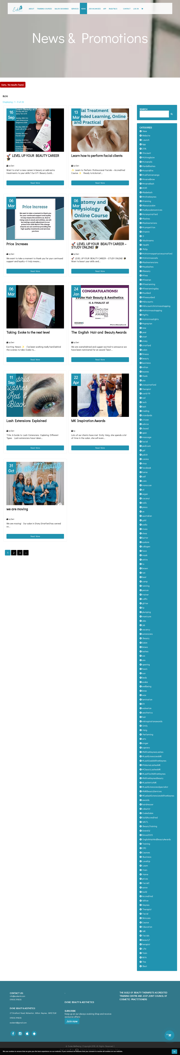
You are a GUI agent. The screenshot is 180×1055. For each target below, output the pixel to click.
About (31, 8)
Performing (147, 734)
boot (144, 577)
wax (144, 695)
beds (144, 677)
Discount (146, 152)
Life (144, 948)
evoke (145, 681)
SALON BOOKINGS (61, 8)
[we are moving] (35, 483)
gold (144, 520)
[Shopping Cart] (142, 8)
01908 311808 (16, 1018)
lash (144, 406)
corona (145, 458)
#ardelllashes (148, 166)
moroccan (147, 485)
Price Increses (17, 244)
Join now (72, 1021)
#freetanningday (150, 288)
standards (147, 415)
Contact (126, 8)
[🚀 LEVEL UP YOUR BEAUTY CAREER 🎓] (35, 130)
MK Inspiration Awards (88, 420)
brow (144, 690)
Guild (144, 891)
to (143, 563)
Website (146, 135)
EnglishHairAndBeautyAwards (156, 839)
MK (144, 931)
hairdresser (147, 804)
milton (145, 367)
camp (145, 581)
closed (145, 428)
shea (144, 533)
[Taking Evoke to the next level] (35, 306)
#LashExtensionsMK (152, 756)
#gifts (145, 314)
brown (145, 568)
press (145, 507)
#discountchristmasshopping (156, 305)
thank (145, 375)
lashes (145, 651)
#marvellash (148, 183)
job (143, 625)
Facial (145, 913)
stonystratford (149, 384)
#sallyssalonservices (152, 209)
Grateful (146, 830)
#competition (148, 227)
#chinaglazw (148, 157)
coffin (144, 598)
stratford (146, 345)
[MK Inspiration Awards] (100, 395)
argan (145, 493)
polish (145, 454)
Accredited (147, 896)
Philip (145, 249)
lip (143, 607)
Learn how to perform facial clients (96, 155)
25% (144, 148)
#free (145, 275)
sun (144, 673)
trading (145, 410)
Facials (145, 935)
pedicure (146, 445)
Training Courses (44, 8)
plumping (146, 611)
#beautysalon (148, 205)
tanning (145, 585)
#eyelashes (148, 266)
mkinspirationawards (152, 721)
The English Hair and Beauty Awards (99, 332)
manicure (146, 616)
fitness (145, 354)
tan (143, 572)
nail (144, 397)
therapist (146, 389)
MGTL (145, 821)
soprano (146, 747)
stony (144, 340)
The (144, 961)
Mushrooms (148, 240)
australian (147, 515)
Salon (144, 642)
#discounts (147, 301)
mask (144, 555)
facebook (146, 467)
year (144, 332)
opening (146, 664)
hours (144, 668)
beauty (145, 358)
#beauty (146, 270)
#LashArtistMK (149, 782)
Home (145, 874)
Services (74, 8)
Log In (136, 8)
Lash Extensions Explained (26, 420)
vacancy (146, 629)
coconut (146, 498)
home (145, 472)
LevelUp (146, 861)
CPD (144, 848)
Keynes (145, 904)
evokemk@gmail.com (18, 1022)
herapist (146, 944)
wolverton (146, 708)
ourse (145, 887)
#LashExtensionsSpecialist (155, 786)
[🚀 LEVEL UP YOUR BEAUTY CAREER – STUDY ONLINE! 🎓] (100, 218)
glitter (145, 603)
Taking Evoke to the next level (28, 332)
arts (144, 738)
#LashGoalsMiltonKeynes (154, 760)
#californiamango (150, 174)
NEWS (83, 8)
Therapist (147, 909)
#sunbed (146, 292)
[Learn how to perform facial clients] (100, 130)
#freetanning (148, 284)
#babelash (147, 192)
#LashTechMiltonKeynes (154, 773)
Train (144, 952)
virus (144, 463)
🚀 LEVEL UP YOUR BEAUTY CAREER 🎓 (32, 157)
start (144, 336)
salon (144, 349)
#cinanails (147, 161)
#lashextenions (149, 222)
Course (145, 922)
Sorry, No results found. (12, 84)
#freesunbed (148, 297)
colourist (146, 808)
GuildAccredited (150, 817)
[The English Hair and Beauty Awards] (100, 306)
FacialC (146, 883)
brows (145, 646)
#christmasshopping (152, 310)
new (144, 327)
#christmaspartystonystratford (157, 253)
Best (144, 966)
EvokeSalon (147, 813)
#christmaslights (150, 319)
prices (145, 878)
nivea (144, 528)
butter (145, 537)
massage (146, 437)
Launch (145, 139)
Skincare (146, 918)
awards (145, 799)
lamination (147, 699)
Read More (35, 182)
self (144, 476)
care (144, 480)
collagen (146, 546)
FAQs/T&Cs (113, 8)
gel (143, 450)
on (143, 511)
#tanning (146, 201)
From (144, 869)
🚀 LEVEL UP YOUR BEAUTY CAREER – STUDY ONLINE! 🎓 (98, 245)
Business (146, 856)
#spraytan (147, 323)
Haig (144, 730)
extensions (147, 633)
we (143, 655)
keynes (145, 371)
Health (145, 244)
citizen (145, 419)
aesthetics (147, 712)
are (143, 660)
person (145, 590)
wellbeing (146, 686)
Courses (146, 852)
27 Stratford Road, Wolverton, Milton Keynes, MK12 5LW (33, 1013)
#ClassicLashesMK (151, 769)
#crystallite (147, 170)
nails (144, 502)
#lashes (146, 218)
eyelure (145, 542)
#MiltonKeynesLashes (152, 751)
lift (143, 703)
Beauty (145, 638)
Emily (145, 725)
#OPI (144, 187)
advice (145, 424)
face (144, 550)
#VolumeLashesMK (151, 765)
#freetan (146, 279)
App (104, 8)
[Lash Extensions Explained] (35, 395)
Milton (145, 900)
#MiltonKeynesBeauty (152, 778)
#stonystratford (150, 214)
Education (147, 926)
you (143, 380)
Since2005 (147, 834)
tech (144, 402)
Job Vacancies (94, 8)
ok (174, 1051)
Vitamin (146, 231)
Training (146, 843)
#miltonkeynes (149, 196)
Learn (145, 865)
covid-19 (146, 393)
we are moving (17, 509)
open (144, 432)
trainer (145, 594)
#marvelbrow (148, 179)
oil (143, 489)
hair (144, 716)
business (146, 362)
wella (144, 524)
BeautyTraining (149, 826)
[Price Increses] (35, 218)
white (145, 559)
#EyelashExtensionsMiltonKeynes (158, 795)
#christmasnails (150, 257)
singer (145, 743)
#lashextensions (150, 262)
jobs (144, 620)
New (144, 131)
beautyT (146, 939)
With (144, 957)
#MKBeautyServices (152, 791)
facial (145, 441)
